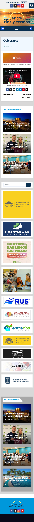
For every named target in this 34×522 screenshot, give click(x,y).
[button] (31, 5)
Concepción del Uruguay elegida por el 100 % (16, 125)
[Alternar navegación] (16, 28)
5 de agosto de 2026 (14, 484)
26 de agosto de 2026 (14, 419)
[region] (17, 204)
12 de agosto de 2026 (14, 462)
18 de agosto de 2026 (14, 441)
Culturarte (9, 95)
